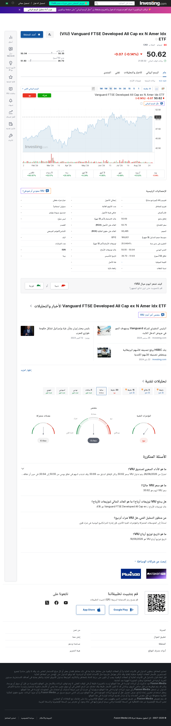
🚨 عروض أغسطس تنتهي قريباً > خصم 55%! (69, 3)
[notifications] (13, 3)
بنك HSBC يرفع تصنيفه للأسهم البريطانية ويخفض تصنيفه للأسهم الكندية (144, 352)
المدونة (163, 629)
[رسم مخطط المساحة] (156, 88)
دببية (57, 285)
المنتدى (107, 72)
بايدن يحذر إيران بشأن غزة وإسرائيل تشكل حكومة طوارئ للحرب (64, 331)
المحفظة (162, 643)
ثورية (31, 285)
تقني (117, 72)
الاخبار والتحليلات (133, 72)
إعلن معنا (76, 636)
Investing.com (159, 359)
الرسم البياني (152, 72)
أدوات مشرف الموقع (157, 650)
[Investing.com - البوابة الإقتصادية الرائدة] (153, 3)
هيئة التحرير (75, 650)
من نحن (76, 629)
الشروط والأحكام (46, 718)
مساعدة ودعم (74, 643)
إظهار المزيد (26, 370)
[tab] (160, 391)
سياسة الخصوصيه (27, 718)
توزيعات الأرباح (135, 80)
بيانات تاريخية (150, 80)
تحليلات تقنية (155, 381)
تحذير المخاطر (10, 718)
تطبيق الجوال (160, 636)
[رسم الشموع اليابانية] (163, 88)
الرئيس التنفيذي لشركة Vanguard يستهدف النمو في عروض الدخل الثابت (140, 331)
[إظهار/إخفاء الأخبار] (93, 88)
